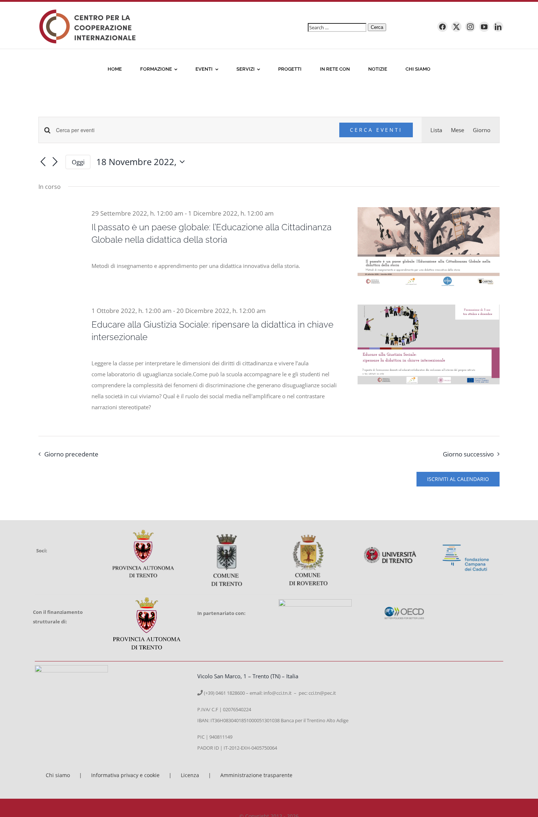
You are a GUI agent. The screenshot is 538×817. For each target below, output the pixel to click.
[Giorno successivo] (55, 162)
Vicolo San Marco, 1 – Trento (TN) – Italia (247, 676)
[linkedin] (498, 27)
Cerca (377, 27)
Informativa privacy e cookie (125, 775)
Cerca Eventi (376, 129)
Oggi (78, 162)
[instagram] (470, 27)
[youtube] (484, 27)
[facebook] (442, 27)
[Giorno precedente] (42, 162)
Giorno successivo (468, 454)
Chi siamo (58, 775)
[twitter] (456, 27)
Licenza (190, 775)
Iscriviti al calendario (458, 479)
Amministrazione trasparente (256, 775)
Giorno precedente (71, 454)
